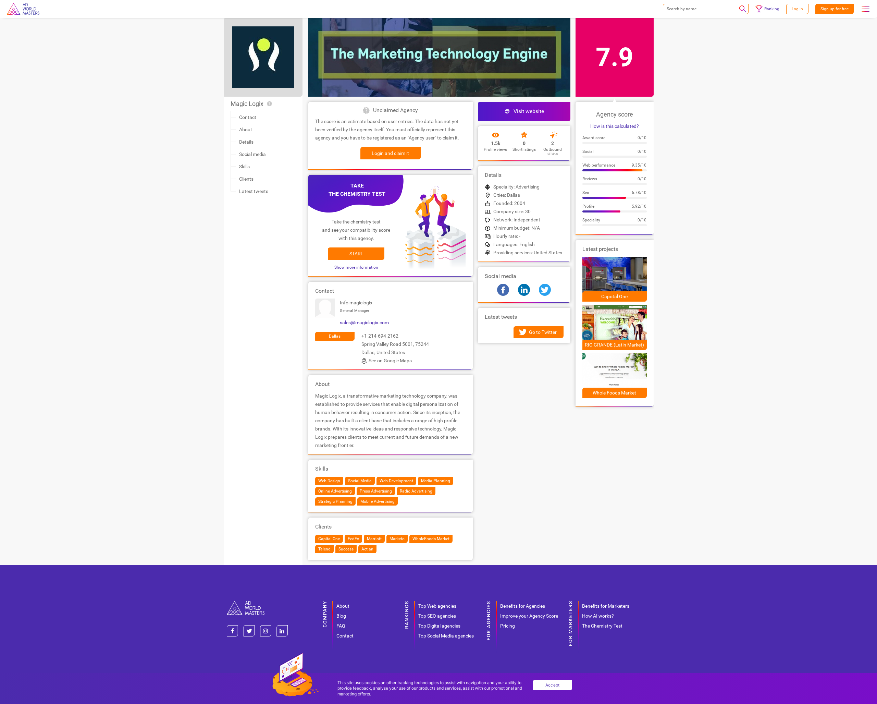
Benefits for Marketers (605, 606)
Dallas (335, 336)
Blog (341, 616)
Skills (244, 166)
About (245, 129)
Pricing (507, 626)
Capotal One (614, 296)
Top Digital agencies (439, 626)
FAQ (340, 626)
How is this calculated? (614, 126)
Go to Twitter (543, 332)
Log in (797, 9)
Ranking (771, 9)
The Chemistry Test (602, 626)
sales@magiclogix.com (364, 322)
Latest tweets (253, 191)
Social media (252, 154)
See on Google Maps (390, 360)
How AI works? (598, 616)
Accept (552, 685)
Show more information (356, 267)
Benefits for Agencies (522, 606)
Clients (246, 179)
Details (246, 142)
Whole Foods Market (614, 393)
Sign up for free (834, 9)
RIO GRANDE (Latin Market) (614, 345)
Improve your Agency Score (529, 616)
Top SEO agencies (437, 616)
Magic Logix (247, 103)
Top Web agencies (437, 606)
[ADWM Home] (245, 603)
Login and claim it (390, 153)
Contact (247, 117)
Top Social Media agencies (446, 636)
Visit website (529, 111)
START (356, 253)
